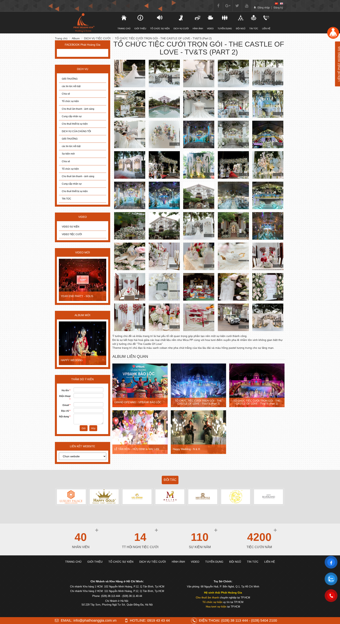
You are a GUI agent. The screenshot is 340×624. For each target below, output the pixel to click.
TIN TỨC (66, 198)
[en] (281, 3)
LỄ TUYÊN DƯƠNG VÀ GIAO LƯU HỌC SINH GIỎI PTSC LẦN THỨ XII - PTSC (95, 360)
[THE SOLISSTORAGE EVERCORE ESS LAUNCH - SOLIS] (96, 280)
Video (210, 28)
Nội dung (64, 416)
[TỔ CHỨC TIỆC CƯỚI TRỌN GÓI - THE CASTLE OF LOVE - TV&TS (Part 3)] (198, 385)
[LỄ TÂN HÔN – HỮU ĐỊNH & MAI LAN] (140, 432)
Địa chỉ (65, 411)
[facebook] (218, 5)
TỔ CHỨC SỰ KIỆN (160, 28)
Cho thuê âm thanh (207, 597)
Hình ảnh (198, 28)
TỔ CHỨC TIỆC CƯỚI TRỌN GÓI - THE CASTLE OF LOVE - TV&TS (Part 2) (163, 38)
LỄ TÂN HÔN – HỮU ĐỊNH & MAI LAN (136, 449)
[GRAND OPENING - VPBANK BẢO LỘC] (140, 385)
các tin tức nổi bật (71, 86)
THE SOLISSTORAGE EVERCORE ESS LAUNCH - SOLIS (95, 296)
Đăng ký (278, 7)
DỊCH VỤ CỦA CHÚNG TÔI (76, 131)
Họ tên (66, 390)
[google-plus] (227, 5)
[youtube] (246, 5)
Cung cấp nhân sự (72, 116)
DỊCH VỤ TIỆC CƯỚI (97, 38)
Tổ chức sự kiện (70, 101)
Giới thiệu (140, 28)
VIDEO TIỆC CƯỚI (72, 234)
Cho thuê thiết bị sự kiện (75, 123)
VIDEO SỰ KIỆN (70, 226)
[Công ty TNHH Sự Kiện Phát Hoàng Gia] (84, 22)
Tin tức (253, 28)
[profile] (333, 32)
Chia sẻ (66, 93)
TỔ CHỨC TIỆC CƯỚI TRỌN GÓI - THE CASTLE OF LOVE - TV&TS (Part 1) (256, 402)
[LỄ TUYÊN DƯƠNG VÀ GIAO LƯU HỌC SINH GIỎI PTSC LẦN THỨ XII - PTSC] (96, 343)
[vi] (276, 3)
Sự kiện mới (68, 153)
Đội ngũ (240, 28)
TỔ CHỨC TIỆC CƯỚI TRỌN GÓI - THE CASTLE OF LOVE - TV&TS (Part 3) (198, 402)
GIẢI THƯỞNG (70, 78)
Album (76, 38)
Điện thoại (64, 398)
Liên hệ (266, 28)
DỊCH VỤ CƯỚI (181, 28)
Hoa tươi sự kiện (216, 606)
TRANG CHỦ (123, 28)
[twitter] (237, 5)
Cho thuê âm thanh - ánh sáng (78, 109)
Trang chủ (61, 38)
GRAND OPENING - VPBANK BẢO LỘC (137, 402)
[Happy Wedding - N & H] (198, 432)
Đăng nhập (264, 7)
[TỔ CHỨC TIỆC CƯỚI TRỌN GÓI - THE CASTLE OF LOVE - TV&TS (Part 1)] (257, 385)
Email (66, 405)
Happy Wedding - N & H (186, 449)
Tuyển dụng (225, 28)
